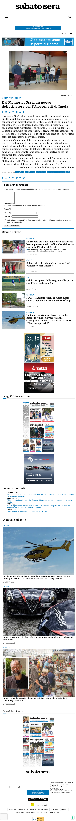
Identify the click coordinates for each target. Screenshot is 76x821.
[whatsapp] (16, 112)
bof (26, 172)
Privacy (33, 809)
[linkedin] (9, 112)
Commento (9, 204)
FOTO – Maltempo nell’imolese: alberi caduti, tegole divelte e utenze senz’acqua (49, 299)
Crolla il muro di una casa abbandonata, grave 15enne (28, 511)
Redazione (12, 809)
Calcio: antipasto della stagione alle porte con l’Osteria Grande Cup (49, 281)
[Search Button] (67, 15)
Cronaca (32, 172)
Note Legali (55, 809)
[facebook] (2, 112)
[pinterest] (13, 112)
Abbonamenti (23, 809)
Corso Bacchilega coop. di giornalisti (61, 782)
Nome (7, 209)
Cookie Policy (43, 809)
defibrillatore (41, 172)
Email (7, 213)
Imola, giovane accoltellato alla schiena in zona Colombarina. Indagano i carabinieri (38, 638)
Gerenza (64, 809)
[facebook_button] (63, 33)
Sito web (7, 216)
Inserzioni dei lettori (34, 812)
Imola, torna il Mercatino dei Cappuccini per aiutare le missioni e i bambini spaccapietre (35, 699)
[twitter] (6, 112)
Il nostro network (40, 805)
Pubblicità (20, 812)
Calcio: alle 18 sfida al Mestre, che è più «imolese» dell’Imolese (48, 264)
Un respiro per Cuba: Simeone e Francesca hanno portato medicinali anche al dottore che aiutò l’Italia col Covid (50, 244)
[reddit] (20, 112)
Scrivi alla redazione (52, 812)
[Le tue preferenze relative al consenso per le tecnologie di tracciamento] (72, 817)
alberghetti (20, 172)
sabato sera (51, 172)
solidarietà (61, 172)
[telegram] (23, 112)
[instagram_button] (66, 33)
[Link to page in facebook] (9, 787)
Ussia (68, 172)
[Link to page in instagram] (19, 787)
